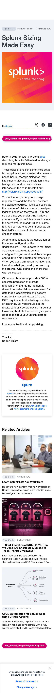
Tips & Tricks (9, 29)
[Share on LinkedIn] (50, 125)
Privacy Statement (25, 681)
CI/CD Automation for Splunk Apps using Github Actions (24, 615)
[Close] (49, 667)
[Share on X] (36, 125)
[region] (27, 679)
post (42, 156)
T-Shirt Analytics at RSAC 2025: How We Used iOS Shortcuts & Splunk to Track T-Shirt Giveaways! (25, 548)
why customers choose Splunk (29, 408)
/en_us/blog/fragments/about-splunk (24, 645)
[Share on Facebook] (43, 125)
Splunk (8, 126)
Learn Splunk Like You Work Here (22, 481)
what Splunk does (38, 405)
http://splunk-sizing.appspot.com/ (22, 191)
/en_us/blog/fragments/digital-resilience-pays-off (28, 138)
